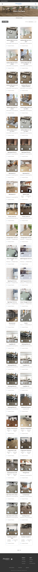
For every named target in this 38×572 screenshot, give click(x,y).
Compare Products (11, 45)
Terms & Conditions (11, 567)
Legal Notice (27, 567)
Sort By (26, 21)
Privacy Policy (20, 567)
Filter (6, 21)
